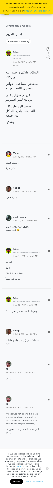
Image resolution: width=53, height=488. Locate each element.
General (26, 25)
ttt (7, 368)
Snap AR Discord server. (37, 10)
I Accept (16, 481)
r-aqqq (16, 187)
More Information (34, 481)
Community (12, 25)
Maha (16, 153)
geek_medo (19, 216)
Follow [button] (18, 41)
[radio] (48, 48)
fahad (16, 52)
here (19, 466)
